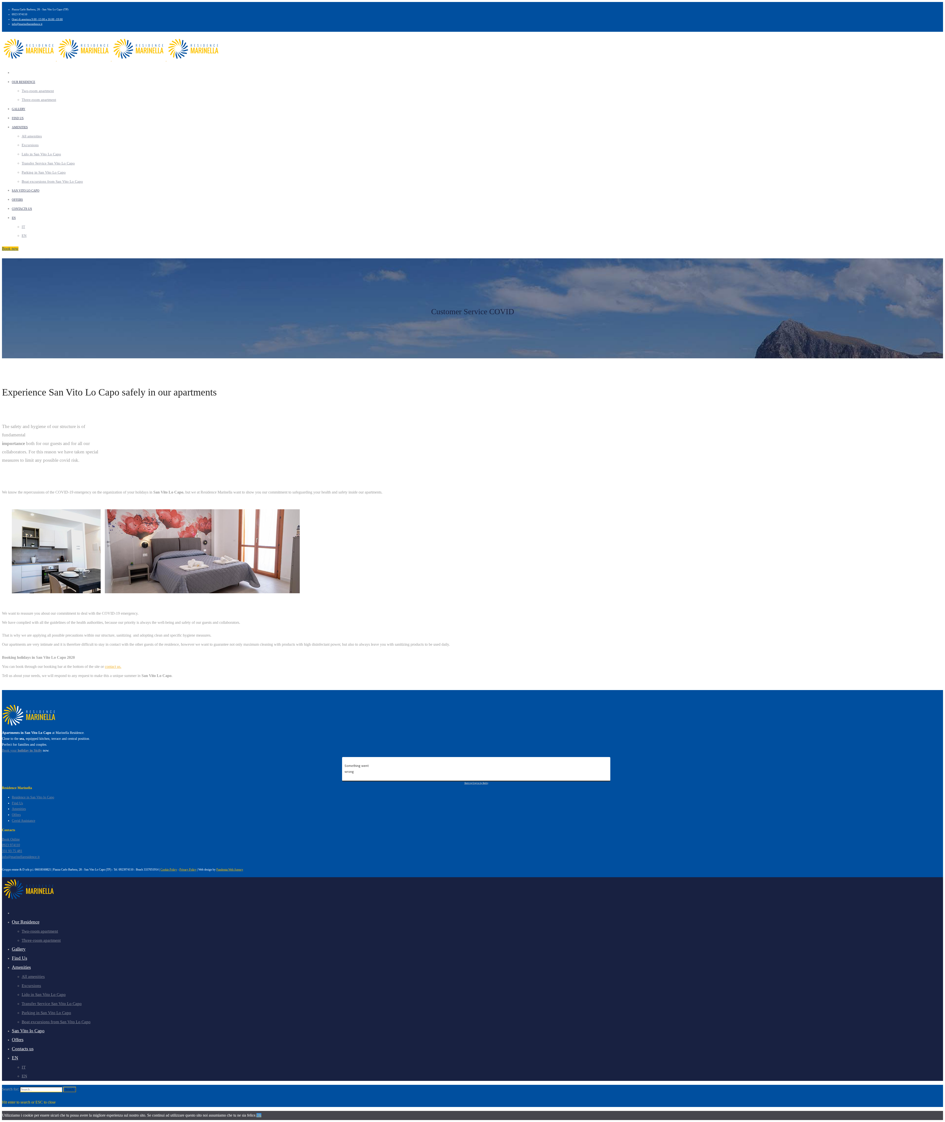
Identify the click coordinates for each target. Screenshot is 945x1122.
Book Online (11, 839)
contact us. (113, 666)
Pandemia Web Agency (229, 869)
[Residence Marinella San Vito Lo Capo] (29, 727)
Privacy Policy (187, 869)
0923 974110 (11, 845)
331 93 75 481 (12, 851)
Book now (10, 249)
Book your (22, 750)
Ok (258, 1115)
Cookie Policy (168, 869)
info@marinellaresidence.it (27, 23)
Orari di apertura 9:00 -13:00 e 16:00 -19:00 (37, 19)
